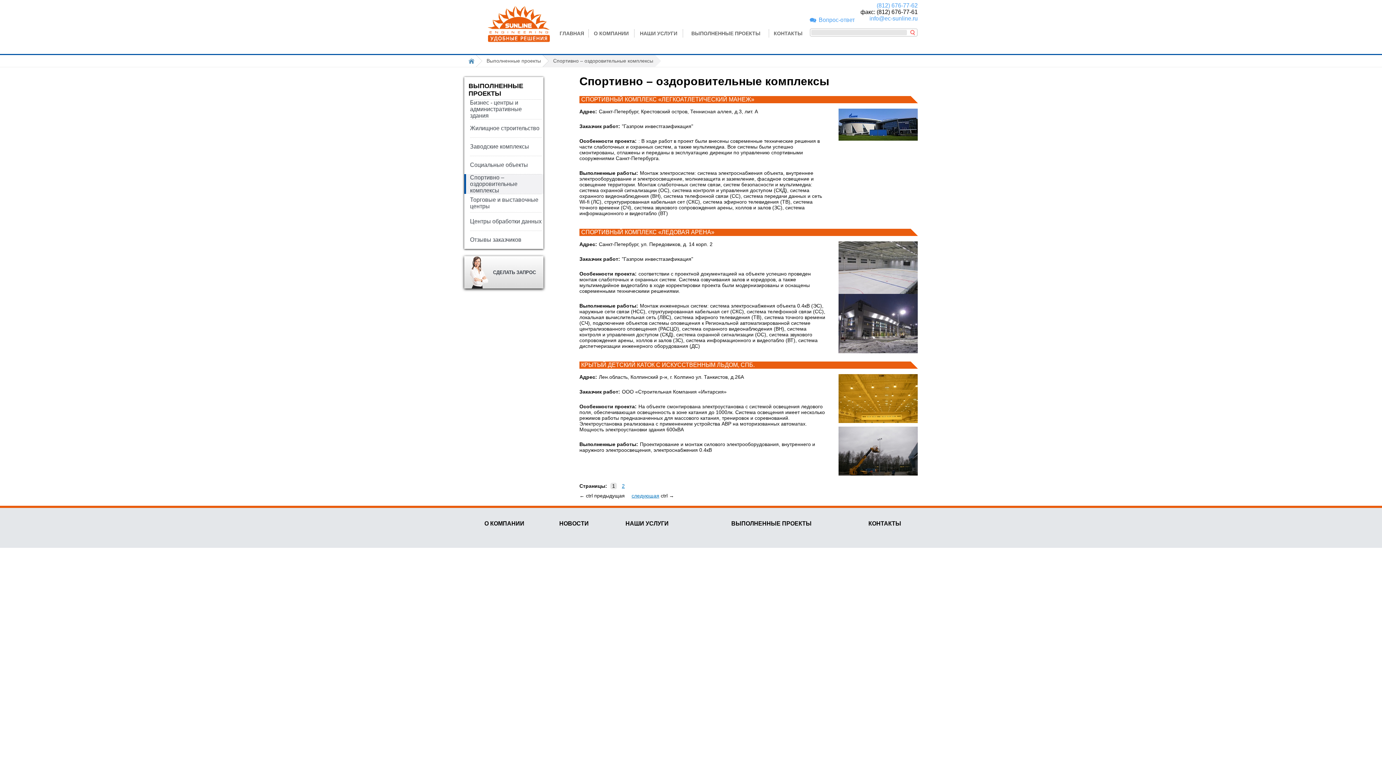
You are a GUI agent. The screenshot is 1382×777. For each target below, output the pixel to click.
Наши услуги (658, 33)
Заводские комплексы (499, 147)
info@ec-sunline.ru (894, 18)
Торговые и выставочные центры (504, 203)
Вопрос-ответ (837, 20)
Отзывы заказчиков (495, 240)
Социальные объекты (499, 165)
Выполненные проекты (725, 33)
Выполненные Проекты (771, 524)
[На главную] (473, 61)
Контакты (788, 33)
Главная (572, 33)
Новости (574, 524)
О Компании (611, 33)
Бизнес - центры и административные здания (496, 109)
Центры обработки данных (506, 221)
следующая (645, 496)
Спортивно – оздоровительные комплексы (494, 184)
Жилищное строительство (504, 128)
